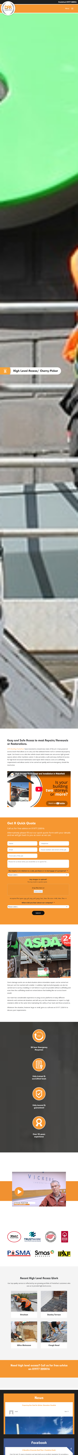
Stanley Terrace (54, 1315)
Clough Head (53, 1345)
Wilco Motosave (24, 1345)
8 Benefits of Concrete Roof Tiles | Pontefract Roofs (39, 1450)
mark (16, 1411)
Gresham (24, 1315)
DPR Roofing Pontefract (15, 749)
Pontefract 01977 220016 (67, 2)
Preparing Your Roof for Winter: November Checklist (39, 1405)
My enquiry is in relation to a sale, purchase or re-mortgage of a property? (38, 871)
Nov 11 (67, 1411)
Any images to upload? (38, 879)
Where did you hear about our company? (38, 903)
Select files (38, 891)
